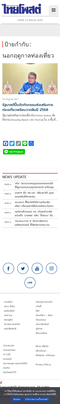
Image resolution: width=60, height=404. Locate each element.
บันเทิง (6, 368)
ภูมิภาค (39, 328)
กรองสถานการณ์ (44, 302)
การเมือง (8, 302)
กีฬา (38, 311)
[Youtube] (37, 268)
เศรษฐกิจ (8, 319)
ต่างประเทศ (8, 345)
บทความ (8, 315)
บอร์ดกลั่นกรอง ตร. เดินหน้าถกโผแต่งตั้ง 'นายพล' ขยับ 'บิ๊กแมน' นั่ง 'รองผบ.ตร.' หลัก (34, 213)
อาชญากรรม (9, 350)
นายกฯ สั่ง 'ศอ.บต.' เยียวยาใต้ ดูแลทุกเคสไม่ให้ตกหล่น (34, 195)
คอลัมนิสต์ (9, 311)
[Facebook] (8, 268)
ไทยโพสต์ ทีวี (9, 372)
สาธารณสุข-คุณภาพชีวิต (15, 363)
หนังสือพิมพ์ (10, 328)
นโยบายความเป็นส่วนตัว (36, 399)
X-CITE (7, 354)
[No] (56, 395)
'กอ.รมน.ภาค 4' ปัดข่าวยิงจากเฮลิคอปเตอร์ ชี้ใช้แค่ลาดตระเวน (32, 223)
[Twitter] (23, 268)
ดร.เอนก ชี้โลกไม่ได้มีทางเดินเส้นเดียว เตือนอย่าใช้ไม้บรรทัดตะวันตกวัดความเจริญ (34, 204)
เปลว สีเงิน (9, 306)
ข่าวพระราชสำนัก (12, 324)
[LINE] (30, 282)
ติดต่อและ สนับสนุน (45, 355)
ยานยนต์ (7, 359)
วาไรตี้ (38, 306)
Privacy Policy (43, 364)
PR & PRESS (42, 346)
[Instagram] (51, 268)
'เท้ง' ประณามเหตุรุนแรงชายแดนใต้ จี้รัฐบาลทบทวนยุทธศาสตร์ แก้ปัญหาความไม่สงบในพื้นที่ (35, 185)
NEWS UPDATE (14, 177)
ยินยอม (16, 399)
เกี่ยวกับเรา (41, 351)
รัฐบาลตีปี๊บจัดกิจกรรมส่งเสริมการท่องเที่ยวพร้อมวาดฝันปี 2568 (27, 107)
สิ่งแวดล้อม (41, 333)
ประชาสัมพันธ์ (42, 324)
